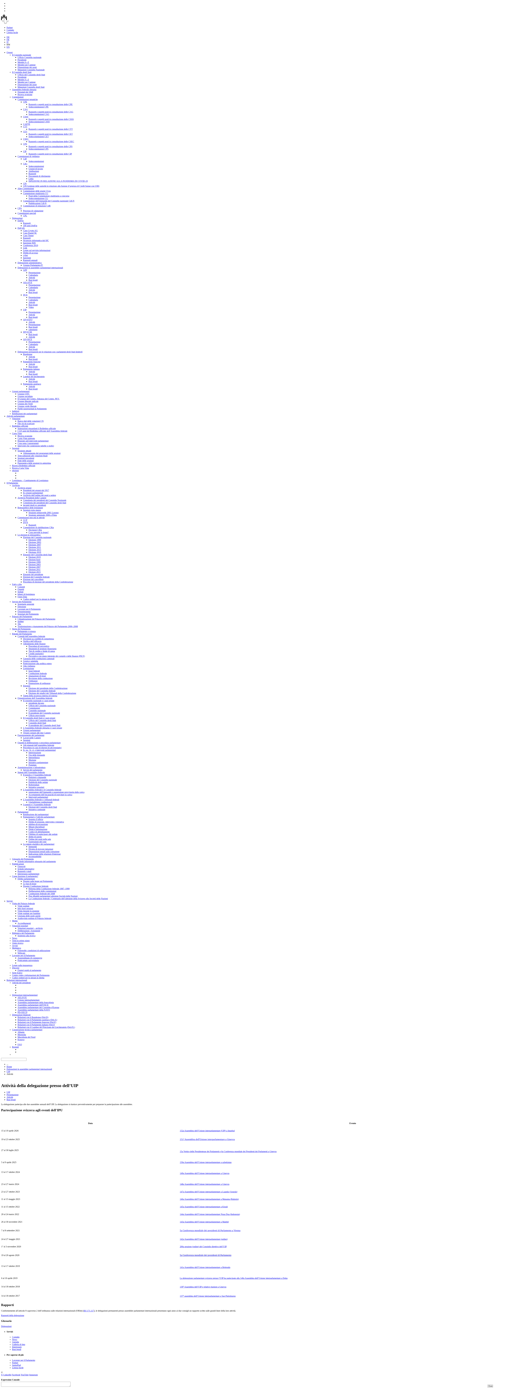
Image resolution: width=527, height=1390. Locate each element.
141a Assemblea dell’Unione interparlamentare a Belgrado (205, 1267)
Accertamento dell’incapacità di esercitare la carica (50, 794)
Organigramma (24, 611)
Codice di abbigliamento (39, 832)
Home (9, 1066)
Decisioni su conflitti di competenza (38, 639)
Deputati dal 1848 (25, 92)
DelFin (21, 221)
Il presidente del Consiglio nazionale (44, 713)
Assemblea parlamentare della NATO (34, 1010)
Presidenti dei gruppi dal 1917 (36, 490)
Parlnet (10, 27)
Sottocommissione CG (38, 198)
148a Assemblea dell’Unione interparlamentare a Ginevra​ (204, 1184)
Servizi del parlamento (32, 770)
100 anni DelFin (30, 225)
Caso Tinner (28, 235)
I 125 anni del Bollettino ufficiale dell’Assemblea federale (42, 431)
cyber (25, 255)
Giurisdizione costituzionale (41, 802)
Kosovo (21, 1039)
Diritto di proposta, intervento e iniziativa (46, 822)
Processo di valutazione (33, 211)
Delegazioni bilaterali (21, 1015)
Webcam (21, 953)
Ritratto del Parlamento (22, 634)
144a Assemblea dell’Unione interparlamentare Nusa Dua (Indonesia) (210, 1214)
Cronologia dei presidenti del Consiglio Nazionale (44, 500)
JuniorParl (16, 1365)
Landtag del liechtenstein (34, 376)
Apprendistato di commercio (30, 958)
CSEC (26, 139)
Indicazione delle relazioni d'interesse (45, 854)
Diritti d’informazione (38, 829)
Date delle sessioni (26, 460)
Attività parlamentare (16, 416)
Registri (15, 1047)
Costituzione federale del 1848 (42, 893)
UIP (25, 310)
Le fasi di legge (29, 884)
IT (8, 42)
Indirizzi (15, 411)
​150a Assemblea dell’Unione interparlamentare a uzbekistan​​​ (206, 1162)
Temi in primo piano (21, 940)
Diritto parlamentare (26, 879)
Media (15, 921)
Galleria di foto (18, 1344)
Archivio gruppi (24, 488)
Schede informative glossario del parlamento (37, 861)
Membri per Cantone (27, 65)
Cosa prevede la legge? (39, 532)
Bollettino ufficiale (20, 426)
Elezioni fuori (34, 559)
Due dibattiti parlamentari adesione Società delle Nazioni (53, 896)
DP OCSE (27, 332)
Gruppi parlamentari (21, 391)
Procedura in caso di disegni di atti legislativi (42, 747)
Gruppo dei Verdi (25, 404)
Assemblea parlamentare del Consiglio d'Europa (38, 1007)
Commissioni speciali (27, 213)
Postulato (33, 765)
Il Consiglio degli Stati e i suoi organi (39, 718)
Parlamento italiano (31, 369)
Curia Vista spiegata (26, 438)
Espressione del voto (37, 841)
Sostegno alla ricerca (26, 936)
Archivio (16, 485)
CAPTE (26, 124)
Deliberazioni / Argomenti (29, 931)
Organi (10, 52)
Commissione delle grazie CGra (37, 191)
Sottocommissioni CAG (39, 114)
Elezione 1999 (35, 540)
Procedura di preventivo (39, 646)
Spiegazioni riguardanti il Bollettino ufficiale (37, 428)
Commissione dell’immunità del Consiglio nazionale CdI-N (48, 201)
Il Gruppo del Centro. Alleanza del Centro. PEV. (39, 399)
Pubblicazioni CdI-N (38, 203)
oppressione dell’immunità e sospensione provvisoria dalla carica (56, 792)
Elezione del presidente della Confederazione (48, 688)
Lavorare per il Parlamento (29, 609)
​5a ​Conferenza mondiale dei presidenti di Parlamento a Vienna (210, 1230)
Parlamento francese (31, 362)
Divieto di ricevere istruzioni (41, 849)
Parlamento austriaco (32, 384)
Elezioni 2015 (35, 572)
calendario (33, 329)
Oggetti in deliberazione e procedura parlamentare (39, 743)
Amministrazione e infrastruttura (31, 767)
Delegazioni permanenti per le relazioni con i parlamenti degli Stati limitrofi (50, 352)
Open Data (22, 597)
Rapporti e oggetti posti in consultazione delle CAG (51, 112)
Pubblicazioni (18, 864)
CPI (24, 183)
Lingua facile (12, 32)
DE (8, 37)
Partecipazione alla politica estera (37, 663)
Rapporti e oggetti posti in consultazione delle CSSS (51, 119)
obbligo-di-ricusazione (38, 824)
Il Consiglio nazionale (21, 55)
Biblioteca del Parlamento (23, 933)
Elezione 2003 (35, 542)
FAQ (20, 1044)
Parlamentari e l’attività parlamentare (39, 817)
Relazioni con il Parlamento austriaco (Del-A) (37, 1020)
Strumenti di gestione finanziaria (42, 649)
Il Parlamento (12, 483)
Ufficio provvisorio (37, 715)
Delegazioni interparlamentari (25, 995)
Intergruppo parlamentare (28, 874)
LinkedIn (7, 1375)
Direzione (22, 606)
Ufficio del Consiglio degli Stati (31, 75)
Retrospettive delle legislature (30, 507)
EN (8, 47)
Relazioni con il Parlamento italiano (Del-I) (36, 1025)
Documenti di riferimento (39, 176)
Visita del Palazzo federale (23, 903)
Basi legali (33, 280)
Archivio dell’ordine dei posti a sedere (39, 495)
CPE (25, 102)
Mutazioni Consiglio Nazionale (31, 70)
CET (25, 131)
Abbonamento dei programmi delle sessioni (42, 453)
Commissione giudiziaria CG (35, 193)
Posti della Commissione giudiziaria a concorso (49, 196)
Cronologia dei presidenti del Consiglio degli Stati (44, 503)
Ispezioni (27, 258)
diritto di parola (35, 837)
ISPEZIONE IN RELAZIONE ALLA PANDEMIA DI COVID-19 (58, 181)
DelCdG (21, 228)
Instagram (33, 1375)
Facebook (16, 1375)
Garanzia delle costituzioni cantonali (38, 658)
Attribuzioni (34, 171)
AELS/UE (27, 282)
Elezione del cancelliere (33, 579)
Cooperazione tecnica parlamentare (27, 1030)
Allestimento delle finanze (34, 644)
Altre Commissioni (26, 188)
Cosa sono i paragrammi (28, 443)
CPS (25, 144)
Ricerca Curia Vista (20, 468)
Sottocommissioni (36, 161)
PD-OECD (22, 1012)
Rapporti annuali (30, 260)
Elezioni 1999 (35, 562)
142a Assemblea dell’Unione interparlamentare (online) (204, 1239)
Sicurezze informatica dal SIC (36, 240)
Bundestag (27, 354)
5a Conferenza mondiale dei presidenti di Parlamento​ (205, 1255)
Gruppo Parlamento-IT (33, 265)
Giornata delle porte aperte (29, 916)
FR (8, 39)
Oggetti (21, 589)
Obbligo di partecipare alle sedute (43, 834)
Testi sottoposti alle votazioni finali (32, 456)
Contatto (10, 30)
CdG (25, 164)
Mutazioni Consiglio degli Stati (31, 87)
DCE (25, 295)
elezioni (15, 470)
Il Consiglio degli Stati (21, 72)
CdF (25, 159)
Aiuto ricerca (17, 943)
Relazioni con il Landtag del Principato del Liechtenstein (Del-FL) (46, 1027)
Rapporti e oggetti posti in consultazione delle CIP (50, 154)
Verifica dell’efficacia (32, 641)
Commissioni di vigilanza (29, 156)
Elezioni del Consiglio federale (36, 577)
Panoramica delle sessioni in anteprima (34, 463)
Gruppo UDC (24, 394)
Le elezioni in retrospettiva (29, 535)
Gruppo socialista (25, 396)
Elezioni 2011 (34, 569)
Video (31, 307)
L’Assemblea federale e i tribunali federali (41, 799)
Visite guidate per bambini (29, 913)
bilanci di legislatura (26, 594)
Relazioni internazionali (17, 980)
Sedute (20, 592)
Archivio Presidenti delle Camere (32, 498)
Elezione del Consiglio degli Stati (37, 554)
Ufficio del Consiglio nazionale (42, 705)
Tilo (19, 624)
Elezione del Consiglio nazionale (37, 537)
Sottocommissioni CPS (38, 149)
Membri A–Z (23, 62)
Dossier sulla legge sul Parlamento (38, 881)
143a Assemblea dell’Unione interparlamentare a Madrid (204, 1222)
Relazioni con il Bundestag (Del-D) (33, 1017)
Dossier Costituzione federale (35, 886)
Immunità (33, 846)
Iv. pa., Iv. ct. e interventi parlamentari (39, 750)
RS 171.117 (89, 1311)
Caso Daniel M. (30, 233)
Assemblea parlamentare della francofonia (36, 1002)
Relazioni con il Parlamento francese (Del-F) (37, 1022)
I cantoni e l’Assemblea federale (37, 804)
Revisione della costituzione (41, 678)
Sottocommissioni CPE (39, 107)
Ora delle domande (37, 755)
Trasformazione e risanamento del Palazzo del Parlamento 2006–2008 (48, 626)
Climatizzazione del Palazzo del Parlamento (36, 619)
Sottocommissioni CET (39, 136)
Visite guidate (23, 906)
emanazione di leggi (37, 676)
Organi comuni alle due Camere (37, 733)
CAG (25, 109)
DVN (25, 522)
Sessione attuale (24, 451)
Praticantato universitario (28, 960)
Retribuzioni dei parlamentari (24, 413)
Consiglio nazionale (37, 710)
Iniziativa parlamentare (38, 762)
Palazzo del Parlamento (22, 616)
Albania (21, 1032)
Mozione (32, 760)
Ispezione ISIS (29, 243)
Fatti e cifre (17, 584)
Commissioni (17, 97)
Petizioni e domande (37, 777)
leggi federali (34, 671)
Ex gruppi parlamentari (33, 493)
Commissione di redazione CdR (37, 206)
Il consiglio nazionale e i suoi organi (38, 700)
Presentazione (34, 272)
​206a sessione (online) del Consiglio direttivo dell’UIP (203, 1246)
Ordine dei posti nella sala (40, 839)
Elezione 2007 (35, 545)
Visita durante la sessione (28, 911)
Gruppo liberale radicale (28, 401)
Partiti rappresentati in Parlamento (32, 409)
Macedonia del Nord (26, 1037)
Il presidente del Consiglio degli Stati (44, 725)
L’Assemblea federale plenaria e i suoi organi (42, 728)
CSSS (25, 117)
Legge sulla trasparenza (22, 965)
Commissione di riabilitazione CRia (38, 527)
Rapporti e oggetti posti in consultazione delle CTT (51, 129)
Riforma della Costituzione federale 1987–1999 (49, 888)
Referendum (34, 785)
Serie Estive (17, 973)
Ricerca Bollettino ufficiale (23, 465)
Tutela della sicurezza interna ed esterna (40, 696)
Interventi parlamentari (38, 797)
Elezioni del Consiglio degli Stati (43, 807)
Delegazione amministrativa (30, 263)
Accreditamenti (24, 923)
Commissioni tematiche (28, 99)
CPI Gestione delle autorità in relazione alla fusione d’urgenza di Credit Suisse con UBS (61, 186)
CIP (24, 151)
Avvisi (15, 945)
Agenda (15, 1342)
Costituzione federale (38, 673)
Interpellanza (34, 757)
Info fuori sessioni (25, 908)
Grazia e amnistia (30, 661)
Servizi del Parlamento (22, 602)
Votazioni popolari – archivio (30, 928)
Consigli (21, 587)
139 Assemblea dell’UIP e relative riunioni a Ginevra (203, 1287)
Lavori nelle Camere (32, 738)
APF (25, 270)
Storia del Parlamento (21, 629)
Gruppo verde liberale (27, 406)
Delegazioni (17, 218)
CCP (25, 520)
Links (31, 178)
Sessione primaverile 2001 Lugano (44, 512)
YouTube (25, 1375)
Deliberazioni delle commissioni (42, 891)
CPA (20, 208)
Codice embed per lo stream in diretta (39, 599)
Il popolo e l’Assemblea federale (37, 775)
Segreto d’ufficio (36, 819)
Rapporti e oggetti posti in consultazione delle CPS (50, 146)
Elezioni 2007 (35, 567)
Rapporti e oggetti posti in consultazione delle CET (51, 134)
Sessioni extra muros (32, 510)
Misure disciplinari (37, 827)
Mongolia (22, 1034)
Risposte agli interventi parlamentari (33, 441)
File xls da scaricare (26, 423)
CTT (25, 126)
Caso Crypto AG (30, 230)
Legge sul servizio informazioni (36, 250)
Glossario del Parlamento (23, 859)
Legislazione (28, 668)
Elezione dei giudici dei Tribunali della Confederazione (52, 693)
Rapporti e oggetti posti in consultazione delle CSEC (51, 141)
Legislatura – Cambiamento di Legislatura (30, 480)
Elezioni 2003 (35, 564)
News (14, 938)
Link (25, 248)
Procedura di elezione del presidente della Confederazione (48, 582)
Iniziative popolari (36, 787)
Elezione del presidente (33, 574)
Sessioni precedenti (26, 458)
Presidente (22, 60)
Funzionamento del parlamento (31, 735)
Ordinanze (33, 681)
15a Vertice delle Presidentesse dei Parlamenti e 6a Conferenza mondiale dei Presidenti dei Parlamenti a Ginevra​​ (228, 1151)
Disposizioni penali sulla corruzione (44, 851)
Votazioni (16, 418)
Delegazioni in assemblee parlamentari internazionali (40, 268)
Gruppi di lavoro (36, 169)
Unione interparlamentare (29, 1000)
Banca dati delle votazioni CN (31, 421)
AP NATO (27, 319)
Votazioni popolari (20, 926)
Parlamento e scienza (27, 631)
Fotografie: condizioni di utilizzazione (34, 950)
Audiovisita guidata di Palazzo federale (34, 918)
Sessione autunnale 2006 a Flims (43, 515)
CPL (25, 216)
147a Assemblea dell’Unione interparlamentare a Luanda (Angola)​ (208, 1192)
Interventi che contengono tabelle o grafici (36, 446)
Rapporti (32, 173)
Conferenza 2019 (30, 245)
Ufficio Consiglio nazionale (29, 57)
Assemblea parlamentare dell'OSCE (33, 1005)
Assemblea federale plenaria (24, 89)
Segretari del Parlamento (28, 614)
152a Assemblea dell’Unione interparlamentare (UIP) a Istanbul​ (207, 1131)
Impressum (17, 1347)
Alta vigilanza (29, 666)
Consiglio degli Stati (37, 723)
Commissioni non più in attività (31, 517)
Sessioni (15, 448)
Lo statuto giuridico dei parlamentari (38, 844)
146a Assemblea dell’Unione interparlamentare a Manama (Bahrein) (209, 1199)
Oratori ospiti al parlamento (29, 970)
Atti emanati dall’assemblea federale (38, 745)
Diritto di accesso (30, 253)
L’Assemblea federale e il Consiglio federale (42, 790)
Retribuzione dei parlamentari (36, 814)
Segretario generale (26, 604)
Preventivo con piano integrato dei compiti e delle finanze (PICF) (57, 656)
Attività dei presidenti (21, 983)
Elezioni (26, 686)
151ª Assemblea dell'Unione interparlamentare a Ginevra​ (207, 1139)
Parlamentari (23, 812)
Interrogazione (35, 752)
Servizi (10, 901)
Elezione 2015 (35, 550)
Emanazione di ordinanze (40, 683)
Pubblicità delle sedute (38, 782)
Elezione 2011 (35, 547)
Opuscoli (21, 866)
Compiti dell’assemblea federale (31, 636)
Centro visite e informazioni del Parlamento (31, 975)
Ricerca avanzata (25, 94)
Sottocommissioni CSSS (39, 122)
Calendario (33, 275)
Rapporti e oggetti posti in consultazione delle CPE (51, 104)
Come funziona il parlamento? (25, 876)
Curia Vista (17, 433)
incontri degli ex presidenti (34, 505)
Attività (32, 277)
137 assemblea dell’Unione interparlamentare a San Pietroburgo (208, 1296)
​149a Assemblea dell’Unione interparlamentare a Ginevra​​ (204, 1173)
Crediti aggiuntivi (36, 653)
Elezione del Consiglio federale (42, 691)
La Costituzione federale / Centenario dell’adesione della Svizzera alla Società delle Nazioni (68, 898)
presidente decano (36, 703)
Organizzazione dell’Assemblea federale (35, 698)
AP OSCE (27, 339)
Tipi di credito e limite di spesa (42, 651)
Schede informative (26, 869)
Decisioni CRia (35, 530)
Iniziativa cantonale (37, 809)
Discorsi (15, 968)
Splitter (21, 621)
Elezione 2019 (35, 552)
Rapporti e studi (24, 871)
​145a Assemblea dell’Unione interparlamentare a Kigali (204, 1207)
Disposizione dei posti (27, 67)
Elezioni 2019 (35, 557)
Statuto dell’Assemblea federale (31, 772)
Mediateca (16, 948)
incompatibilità (35, 856)
